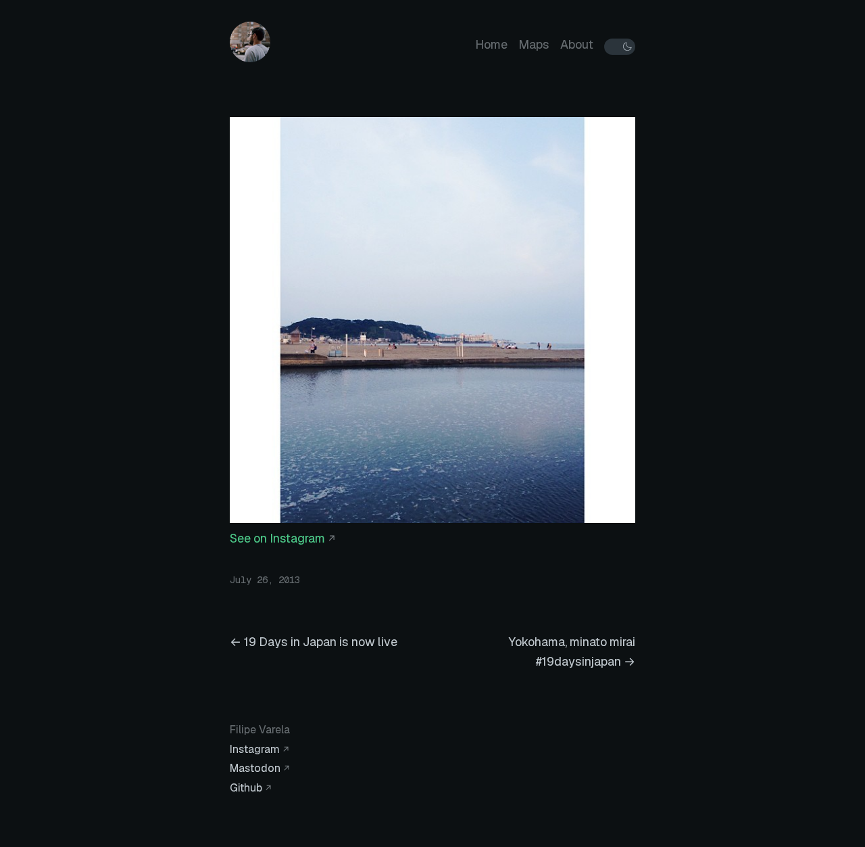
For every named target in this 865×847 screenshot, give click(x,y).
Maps (533, 44)
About (576, 44)
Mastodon (255, 768)
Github (246, 788)
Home (491, 44)
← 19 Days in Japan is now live (313, 641)
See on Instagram (277, 538)
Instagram (255, 749)
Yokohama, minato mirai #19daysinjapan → (572, 651)
